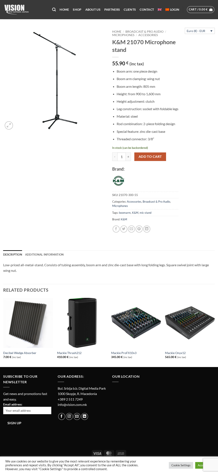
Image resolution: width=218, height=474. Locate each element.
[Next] (214, 332)
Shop (77, 9)
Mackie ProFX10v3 (123, 353)
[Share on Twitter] (123, 229)
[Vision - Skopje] (24, 9)
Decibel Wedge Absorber (19, 353)
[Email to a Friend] (131, 229)
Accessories (148, 35)
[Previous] (3, 332)
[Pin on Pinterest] (139, 229)
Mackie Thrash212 (69, 353)
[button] (174, 9)
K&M (135, 212)
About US (92, 9)
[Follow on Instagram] (69, 416)
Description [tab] (12, 254)
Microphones (123, 35)
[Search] (54, 9)
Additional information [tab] (44, 254)
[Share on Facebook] (116, 229)
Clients (130, 9)
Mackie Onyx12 (175, 353)
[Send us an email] (76, 416)
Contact (147, 9)
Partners (112, 9)
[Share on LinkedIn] (146, 229)
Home (64, 9)
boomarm (125, 212)
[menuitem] (160, 9)
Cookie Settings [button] (181, 465)
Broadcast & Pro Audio (144, 31)
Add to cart (150, 156)
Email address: (12, 404)
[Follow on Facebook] (61, 416)
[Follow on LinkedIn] (84, 416)
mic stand (145, 212)
